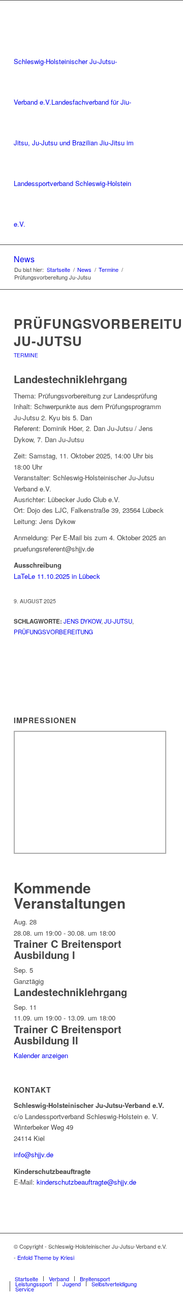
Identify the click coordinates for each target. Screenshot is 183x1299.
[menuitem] (26, 1278)
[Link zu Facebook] (146, 1268)
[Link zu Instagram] (161, 1268)
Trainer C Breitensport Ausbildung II (67, 1034)
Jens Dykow (82, 621)
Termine (26, 355)
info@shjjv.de (33, 1154)
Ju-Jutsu (118, 621)
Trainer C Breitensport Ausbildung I (67, 949)
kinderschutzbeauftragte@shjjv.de (86, 1182)
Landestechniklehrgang (70, 991)
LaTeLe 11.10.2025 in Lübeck (57, 576)
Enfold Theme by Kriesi (45, 1257)
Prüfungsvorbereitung (53, 632)
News (24, 259)
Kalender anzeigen (41, 1055)
